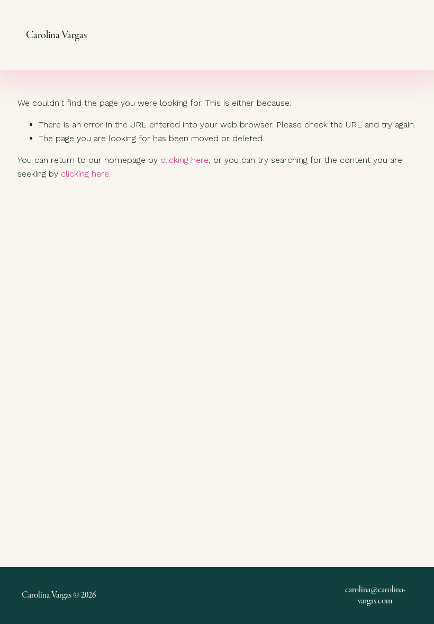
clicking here (184, 160)
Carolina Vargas (56, 35)
